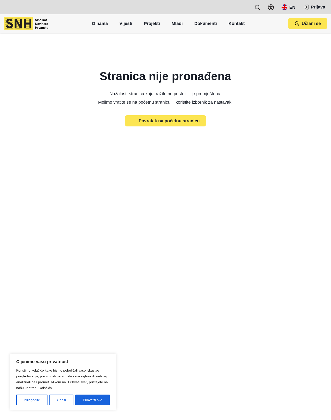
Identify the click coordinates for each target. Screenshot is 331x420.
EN (292, 7)
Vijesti (125, 23)
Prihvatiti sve (92, 400)
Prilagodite (32, 400)
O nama (100, 23)
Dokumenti (205, 23)
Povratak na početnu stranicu (169, 120)
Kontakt (237, 23)
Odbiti (61, 400)
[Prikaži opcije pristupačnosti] (271, 7)
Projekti (152, 23)
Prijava (318, 7)
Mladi (177, 23)
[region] (63, 382)
